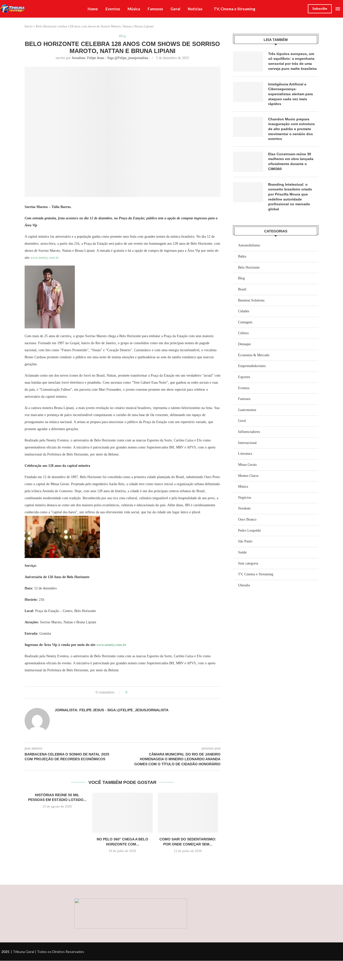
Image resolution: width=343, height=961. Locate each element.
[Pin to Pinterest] (145, 692)
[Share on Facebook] (135, 692)
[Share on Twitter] (140, 692)
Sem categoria (248, 563)
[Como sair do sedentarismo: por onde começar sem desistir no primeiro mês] (188, 813)
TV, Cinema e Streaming (234, 9)
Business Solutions (251, 300)
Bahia (242, 256)
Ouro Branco (247, 519)
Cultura (243, 333)
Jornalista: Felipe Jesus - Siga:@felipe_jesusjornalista (110, 58)
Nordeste (244, 508)
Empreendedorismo (252, 366)
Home (93, 9)
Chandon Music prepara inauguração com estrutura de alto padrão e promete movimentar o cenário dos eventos (291, 129)
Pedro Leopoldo (249, 530)
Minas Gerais (247, 465)
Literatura (245, 454)
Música (134, 9)
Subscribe (319, 9)
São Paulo (245, 541)
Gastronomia (247, 410)
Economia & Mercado (253, 355)
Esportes (244, 377)
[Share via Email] (150, 692)
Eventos (112, 9)
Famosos (155, 9)
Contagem (245, 322)
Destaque (244, 344)
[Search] (301, 9)
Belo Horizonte (249, 267)
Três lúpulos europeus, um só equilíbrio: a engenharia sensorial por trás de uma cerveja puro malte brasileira (292, 61)
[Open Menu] (337, 9)
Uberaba (244, 585)
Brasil (242, 289)
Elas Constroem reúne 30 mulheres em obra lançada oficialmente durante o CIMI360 (290, 161)
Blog (241, 278)
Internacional (247, 443)
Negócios (244, 497)
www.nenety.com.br (44, 258)
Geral (175, 9)
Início (29, 26)
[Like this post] (130, 692)
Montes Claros (248, 476)
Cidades (243, 311)
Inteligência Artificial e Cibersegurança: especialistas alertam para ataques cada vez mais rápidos (290, 94)
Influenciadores (249, 432)
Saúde (242, 552)
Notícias (195, 9)
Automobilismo (249, 245)
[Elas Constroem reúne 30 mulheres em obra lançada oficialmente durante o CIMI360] (248, 162)
